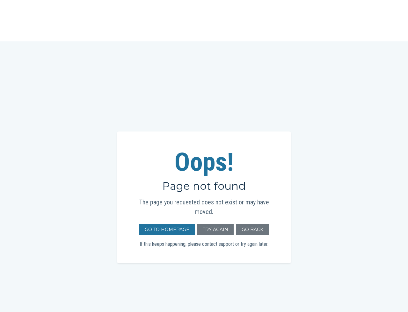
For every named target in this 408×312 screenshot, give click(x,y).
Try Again (215, 229)
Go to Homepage (167, 229)
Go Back (252, 229)
